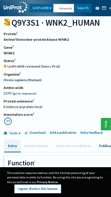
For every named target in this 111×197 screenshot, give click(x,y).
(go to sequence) (24, 93)
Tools (13, 133)
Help (105, 124)
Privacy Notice (47, 182)
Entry (12, 146)
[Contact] (104, 8)
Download (38, 132)
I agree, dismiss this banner (38, 189)
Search (83, 8)
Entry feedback (92, 132)
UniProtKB (41, 8)
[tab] (12, 145)
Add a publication (63, 132)
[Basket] (97, 8)
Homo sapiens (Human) (22, 80)
